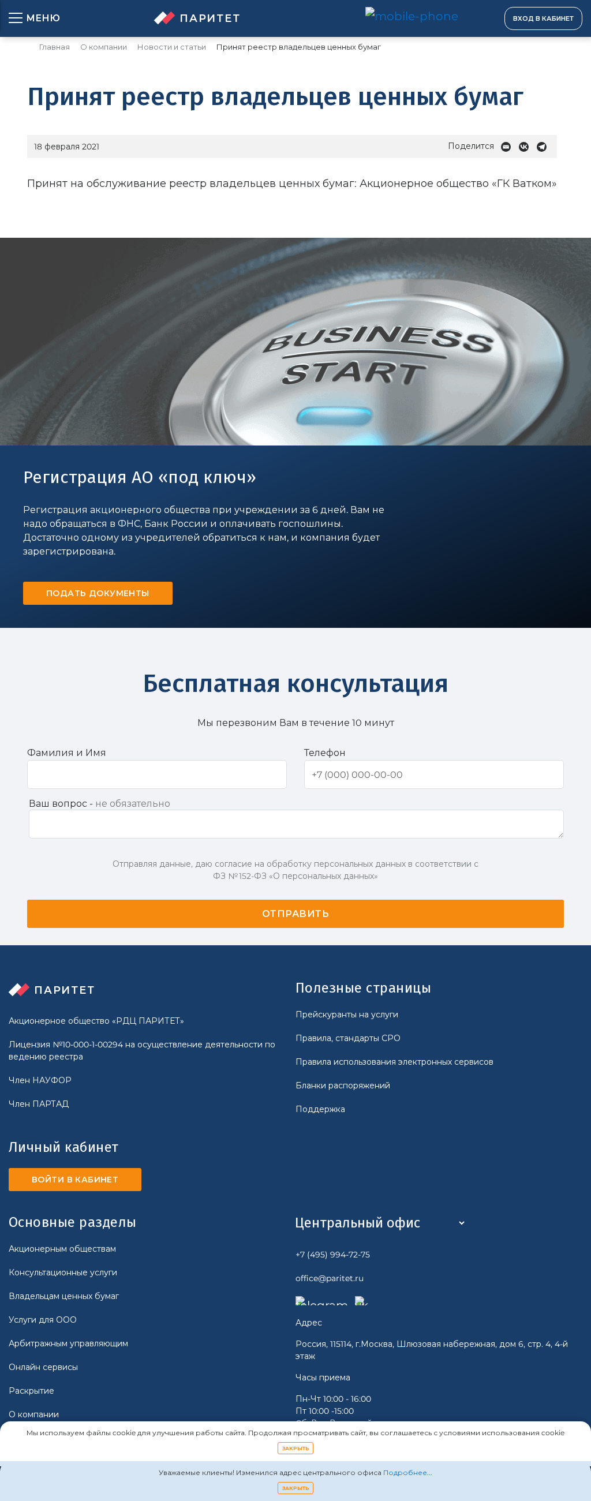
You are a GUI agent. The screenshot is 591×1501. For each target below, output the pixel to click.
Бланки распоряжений (343, 1085)
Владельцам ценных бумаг (64, 1296)
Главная (54, 47)
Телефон (325, 752)
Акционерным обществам (62, 1249)
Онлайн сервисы (43, 1367)
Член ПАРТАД (39, 1104)
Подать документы (97, 593)
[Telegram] (544, 147)
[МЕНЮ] (16, 18)
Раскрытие (31, 1391)
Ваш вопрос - (99, 803)
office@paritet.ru (330, 1278)
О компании (103, 47)
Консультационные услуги (63, 1272)
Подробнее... (407, 1472)
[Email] (509, 147)
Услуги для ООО (43, 1320)
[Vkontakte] (526, 147)
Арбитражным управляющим (68, 1343)
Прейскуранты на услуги (347, 1014)
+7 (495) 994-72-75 (333, 1254)
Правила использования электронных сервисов (394, 1062)
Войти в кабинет (75, 1179)
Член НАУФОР (40, 1080)
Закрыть (295, 1448)
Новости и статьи (171, 47)
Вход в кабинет (543, 18)
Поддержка (320, 1109)
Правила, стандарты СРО (348, 1038)
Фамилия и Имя (66, 752)
